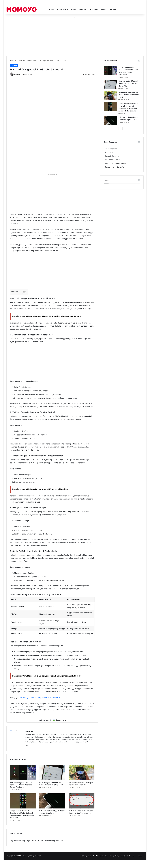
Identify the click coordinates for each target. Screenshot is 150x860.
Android (29, 60)
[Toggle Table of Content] (23, 292)
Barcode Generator (112, 156)
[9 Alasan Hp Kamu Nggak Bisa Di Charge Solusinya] (52, 800)
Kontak (140, 856)
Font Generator (111, 152)
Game (73, 9)
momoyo (17, 74)
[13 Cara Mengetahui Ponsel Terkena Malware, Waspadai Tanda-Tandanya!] (23, 772)
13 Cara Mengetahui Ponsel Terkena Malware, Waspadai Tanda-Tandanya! (21, 785)
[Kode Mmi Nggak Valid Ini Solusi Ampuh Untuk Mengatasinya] (81, 800)
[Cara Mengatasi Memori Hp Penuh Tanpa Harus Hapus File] (52, 772)
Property (114, 9)
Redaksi (95, 856)
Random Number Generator (115, 163)
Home (51, 9)
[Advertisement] (75, 35)
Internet (94, 9)
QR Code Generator (112, 160)
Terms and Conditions (128, 856)
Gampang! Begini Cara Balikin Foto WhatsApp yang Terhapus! (40, 841)
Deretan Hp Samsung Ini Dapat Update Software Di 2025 (128, 94)
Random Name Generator (114, 167)
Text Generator (111, 149)
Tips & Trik (61, 9)
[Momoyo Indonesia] (21, 9)
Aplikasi (82, 9)
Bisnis (103, 9)
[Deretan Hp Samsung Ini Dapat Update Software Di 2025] (81, 772)
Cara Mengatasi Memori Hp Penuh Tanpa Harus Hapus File (43, 697)
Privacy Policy (114, 856)
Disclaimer (103, 856)
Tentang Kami (86, 856)
